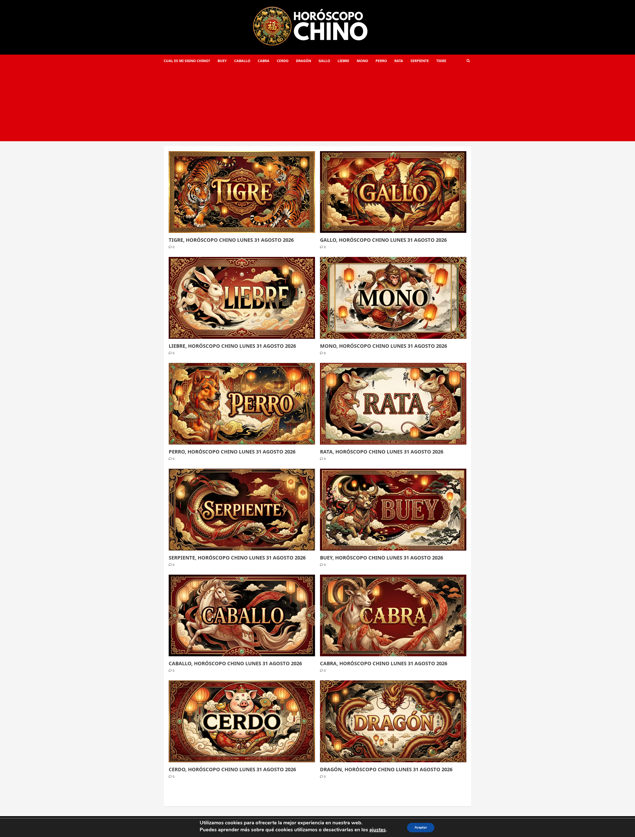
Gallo (324, 60)
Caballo (242, 60)
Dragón (303, 60)
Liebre (343, 60)
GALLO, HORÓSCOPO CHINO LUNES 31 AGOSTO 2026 (383, 240)
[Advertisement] (317, 104)
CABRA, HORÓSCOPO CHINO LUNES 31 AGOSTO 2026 (383, 663)
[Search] (468, 61)
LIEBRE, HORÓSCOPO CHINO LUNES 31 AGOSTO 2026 (232, 346)
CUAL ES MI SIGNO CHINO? (187, 60)
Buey (222, 60)
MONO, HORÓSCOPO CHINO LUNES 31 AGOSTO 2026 (383, 346)
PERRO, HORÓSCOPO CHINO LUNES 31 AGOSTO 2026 (232, 451)
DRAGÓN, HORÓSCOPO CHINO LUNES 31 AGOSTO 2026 (386, 769)
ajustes (377, 829)
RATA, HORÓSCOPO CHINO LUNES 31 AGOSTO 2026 (381, 451)
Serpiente (420, 60)
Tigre (441, 60)
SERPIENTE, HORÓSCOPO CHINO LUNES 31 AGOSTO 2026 (237, 557)
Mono (362, 60)
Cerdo (282, 60)
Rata (398, 60)
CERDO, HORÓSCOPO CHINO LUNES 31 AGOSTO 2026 (232, 769)
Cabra (263, 60)
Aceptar (420, 827)
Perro (381, 60)
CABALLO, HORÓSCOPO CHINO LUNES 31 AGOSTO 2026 (235, 663)
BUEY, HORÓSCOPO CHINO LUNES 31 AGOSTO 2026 (381, 557)
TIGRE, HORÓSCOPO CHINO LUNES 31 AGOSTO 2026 (231, 240)
